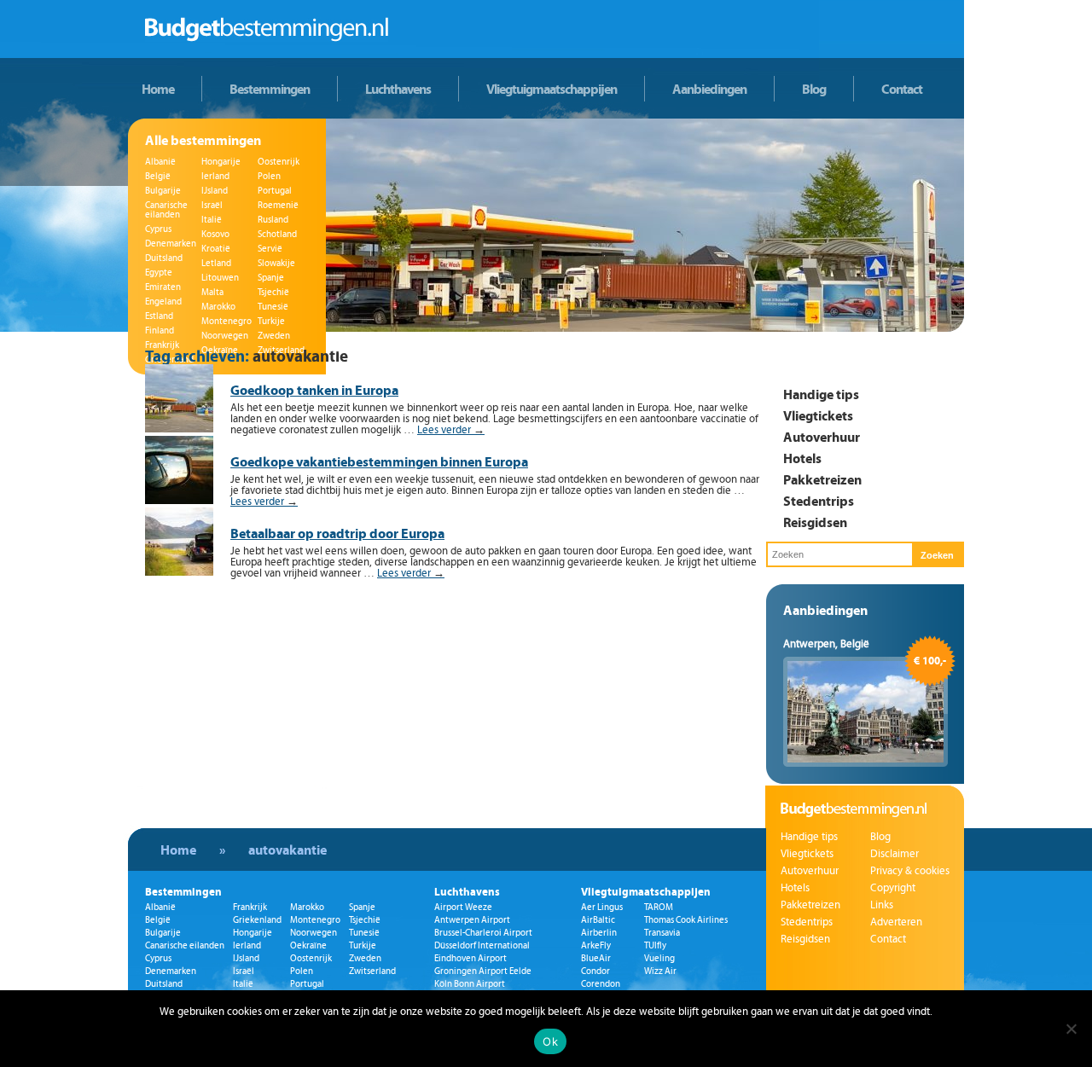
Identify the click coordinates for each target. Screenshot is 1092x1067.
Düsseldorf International (482, 945)
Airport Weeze (463, 907)
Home (158, 88)
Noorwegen (224, 335)
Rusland (273, 219)
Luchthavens (398, 88)
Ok (550, 1041)
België (158, 176)
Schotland (277, 234)
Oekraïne (308, 945)
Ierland (215, 176)
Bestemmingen (269, 88)
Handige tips (821, 394)
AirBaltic (598, 919)
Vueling (659, 958)
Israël (212, 205)
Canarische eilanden (166, 210)
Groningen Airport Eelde (482, 971)
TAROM (658, 907)
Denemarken (170, 243)
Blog (814, 88)
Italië (211, 219)
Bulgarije (163, 190)
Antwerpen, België (826, 644)
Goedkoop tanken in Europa (314, 389)
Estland (159, 316)
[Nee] (1070, 1028)
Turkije (271, 321)
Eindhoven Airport (470, 958)
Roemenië (278, 205)
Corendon (600, 983)
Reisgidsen (815, 522)
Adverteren (896, 922)
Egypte (158, 272)
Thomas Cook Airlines (686, 919)
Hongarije (221, 161)
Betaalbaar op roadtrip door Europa (337, 533)
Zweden (274, 335)
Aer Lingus (602, 907)
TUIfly (655, 945)
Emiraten (163, 287)
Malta (212, 292)
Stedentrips (818, 500)
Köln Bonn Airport (469, 983)
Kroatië (215, 248)
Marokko (218, 306)
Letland (216, 263)
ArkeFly (596, 945)
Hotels (802, 458)
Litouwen (220, 277)
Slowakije (276, 263)
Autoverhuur (821, 436)
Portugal (275, 190)
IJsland (214, 190)
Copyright (892, 888)
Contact (901, 88)
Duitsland (164, 258)
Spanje (271, 277)
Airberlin (599, 932)
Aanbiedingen (709, 88)
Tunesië (273, 306)
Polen (269, 176)
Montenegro (226, 321)
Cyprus (158, 229)
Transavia (662, 932)
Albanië (160, 161)
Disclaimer (894, 854)
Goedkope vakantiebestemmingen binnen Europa (379, 461)
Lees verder (451, 430)
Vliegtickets (818, 415)
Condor (595, 971)
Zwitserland (372, 971)
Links (881, 905)
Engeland (163, 301)
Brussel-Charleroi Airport (483, 932)
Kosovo (215, 234)
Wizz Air (660, 971)
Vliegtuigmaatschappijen (551, 88)
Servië (270, 248)
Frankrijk (162, 345)
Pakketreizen (822, 479)
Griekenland (257, 919)
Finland (159, 330)
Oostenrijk (278, 161)
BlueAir (596, 958)
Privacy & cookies (910, 871)
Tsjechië (273, 292)
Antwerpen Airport (472, 919)
